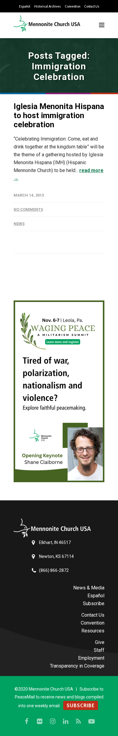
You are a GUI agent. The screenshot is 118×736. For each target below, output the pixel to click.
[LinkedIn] (66, 721)
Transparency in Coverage (77, 666)
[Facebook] (27, 721)
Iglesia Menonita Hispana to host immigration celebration (59, 115)
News (19, 223)
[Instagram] (53, 721)
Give (99, 642)
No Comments (28, 209)
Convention (72, 6)
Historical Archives (47, 6)
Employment (91, 658)
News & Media (88, 588)
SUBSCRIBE (81, 705)
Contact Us (91, 6)
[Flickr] (40, 721)
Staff (99, 650)
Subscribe (93, 603)
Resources (92, 631)
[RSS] (79, 721)
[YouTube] (92, 721)
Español (24, 6)
